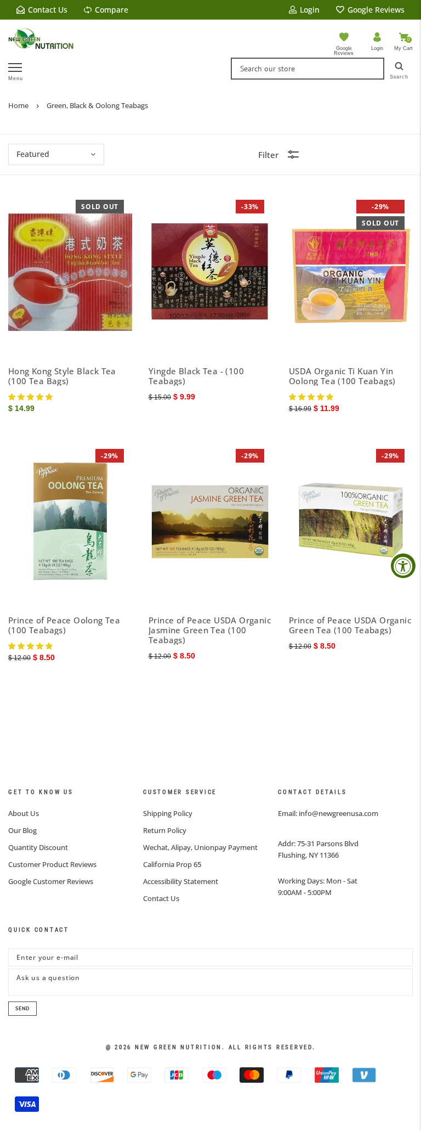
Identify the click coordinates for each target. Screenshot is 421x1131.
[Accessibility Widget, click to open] (403, 565)
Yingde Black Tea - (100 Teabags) (196, 376)
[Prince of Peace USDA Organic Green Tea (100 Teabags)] (351, 521)
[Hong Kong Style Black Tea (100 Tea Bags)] (70, 272)
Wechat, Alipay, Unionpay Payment (200, 847)
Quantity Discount (38, 847)
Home (18, 105)
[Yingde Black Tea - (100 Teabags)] (210, 272)
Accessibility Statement (180, 881)
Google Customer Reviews (50, 881)
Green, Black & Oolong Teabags (97, 105)
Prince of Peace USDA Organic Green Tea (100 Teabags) (350, 625)
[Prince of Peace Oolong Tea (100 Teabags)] (70, 521)
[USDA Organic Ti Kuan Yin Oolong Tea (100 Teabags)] (351, 272)
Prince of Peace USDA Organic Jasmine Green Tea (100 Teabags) (210, 630)
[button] (31, 396)
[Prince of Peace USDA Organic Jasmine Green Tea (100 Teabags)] (210, 521)
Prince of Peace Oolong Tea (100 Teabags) (64, 625)
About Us (23, 813)
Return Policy (164, 830)
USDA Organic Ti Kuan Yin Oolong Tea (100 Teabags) (342, 376)
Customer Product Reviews (52, 864)
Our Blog (22, 830)
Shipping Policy (167, 813)
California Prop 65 (172, 864)
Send (22, 1008)
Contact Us (161, 898)
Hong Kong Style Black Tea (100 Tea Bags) (62, 376)
